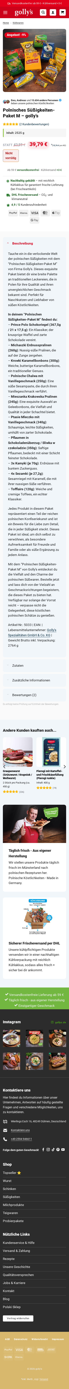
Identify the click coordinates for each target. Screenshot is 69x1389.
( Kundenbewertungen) (34, 124)
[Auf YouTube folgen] (63, 1150)
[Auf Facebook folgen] (43, 1150)
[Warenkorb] (62, 12)
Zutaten (17, 665)
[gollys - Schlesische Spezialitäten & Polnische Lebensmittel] (24, 12)
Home (6, 23)
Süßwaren (18, 23)
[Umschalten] (8, 242)
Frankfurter (46, 771)
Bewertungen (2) (24, 695)
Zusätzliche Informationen (31, 680)
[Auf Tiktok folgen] (53, 1150)
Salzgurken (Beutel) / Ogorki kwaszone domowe (19, 775)
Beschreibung (22, 243)
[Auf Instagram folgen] (48, 1150)
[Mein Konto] (53, 12)
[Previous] (4, 767)
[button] (5, 12)
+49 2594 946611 (21, 1139)
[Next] (64, 767)
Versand (43, 1379)
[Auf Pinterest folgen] (58, 1150)
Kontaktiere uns (20, 1130)
